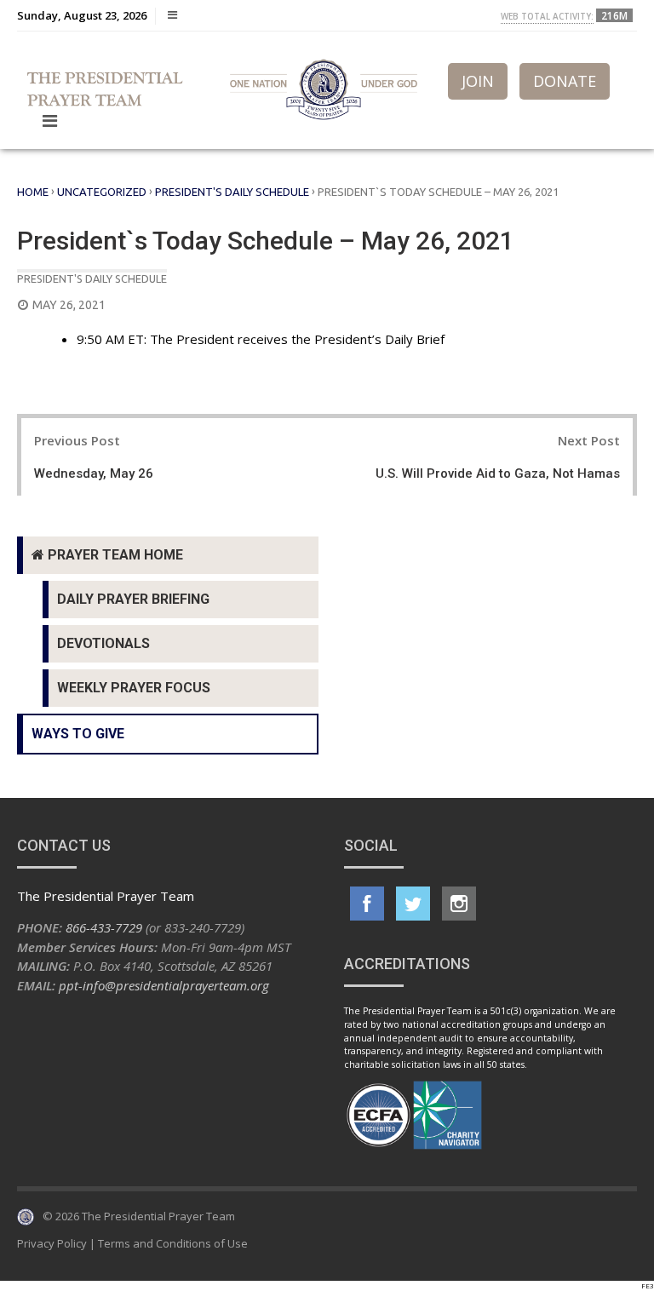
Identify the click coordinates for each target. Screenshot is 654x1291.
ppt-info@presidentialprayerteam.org (164, 985)
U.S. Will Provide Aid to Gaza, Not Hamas (498, 473)
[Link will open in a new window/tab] (367, 903)
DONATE (564, 81)
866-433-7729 (104, 927)
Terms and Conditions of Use (173, 1243)
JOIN (478, 81)
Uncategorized (101, 192)
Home (33, 192)
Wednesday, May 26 (93, 473)
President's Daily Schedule (232, 192)
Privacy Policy (52, 1243)
